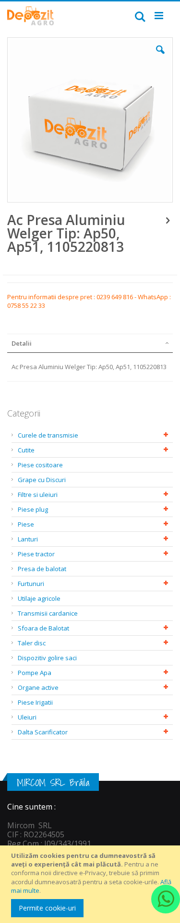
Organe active (38, 687)
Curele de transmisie (48, 435)
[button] (160, 57)
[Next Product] (167, 219)
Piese (26, 524)
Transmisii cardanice (48, 613)
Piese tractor (36, 554)
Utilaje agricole (39, 598)
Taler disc (32, 643)
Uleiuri (27, 717)
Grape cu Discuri (42, 479)
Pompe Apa (34, 672)
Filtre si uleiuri (38, 494)
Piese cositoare (40, 465)
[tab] (90, 343)
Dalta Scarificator (43, 732)
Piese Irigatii (35, 702)
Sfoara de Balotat (43, 628)
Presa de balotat (42, 568)
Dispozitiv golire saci (47, 657)
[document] (91, 884)
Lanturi (28, 539)
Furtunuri (31, 583)
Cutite (26, 450)
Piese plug (33, 509)
